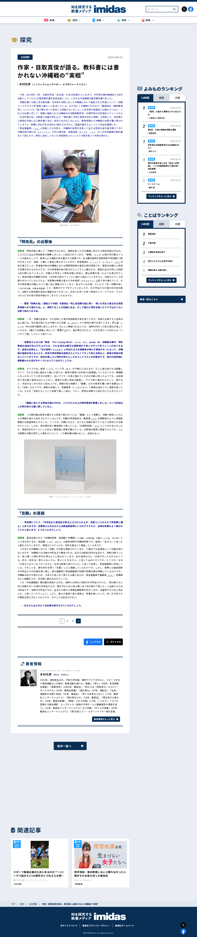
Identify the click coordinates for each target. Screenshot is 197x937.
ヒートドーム (154, 184)
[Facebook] (183, 931)
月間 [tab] (177, 98)
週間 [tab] (161, 98)
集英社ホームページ (124, 925)
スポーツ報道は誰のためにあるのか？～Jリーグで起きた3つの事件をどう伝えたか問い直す (38, 875)
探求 (22, 904)
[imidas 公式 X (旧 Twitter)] (184, 9)
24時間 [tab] (145, 98)
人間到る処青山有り (156, 252)
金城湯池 (152, 233)
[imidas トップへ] (98, 9)
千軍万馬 (152, 243)
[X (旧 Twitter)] (183, 925)
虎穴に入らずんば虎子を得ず (160, 261)
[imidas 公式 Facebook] (190, 9)
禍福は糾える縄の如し (157, 270)
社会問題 (25, 57)
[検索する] (174, 9)
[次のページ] (78, 621)
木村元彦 (25, 84)
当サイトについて (68, 925)
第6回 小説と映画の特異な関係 (162, 129)
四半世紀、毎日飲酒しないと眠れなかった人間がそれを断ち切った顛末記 (100, 873)
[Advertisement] (39, 787)
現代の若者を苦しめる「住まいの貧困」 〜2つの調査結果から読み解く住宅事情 (163, 166)
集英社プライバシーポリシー (96, 925)
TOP (13, 904)
